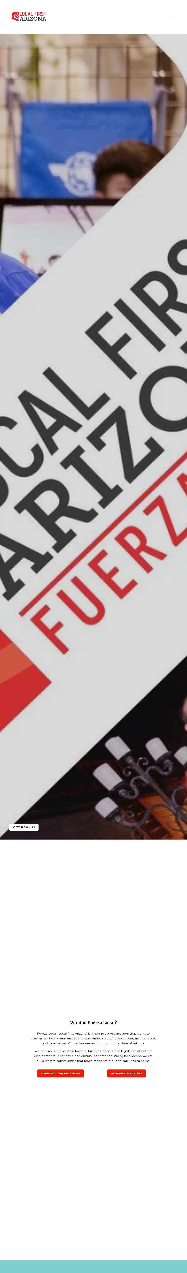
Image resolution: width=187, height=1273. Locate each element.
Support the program (60, 1073)
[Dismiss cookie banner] (67, 1244)
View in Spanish (24, 827)
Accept (58, 1262)
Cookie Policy (48, 1256)
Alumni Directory (126, 1073)
